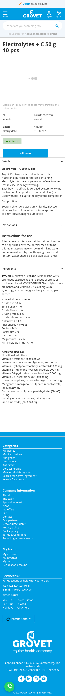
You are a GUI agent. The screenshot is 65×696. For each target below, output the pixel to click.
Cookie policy (10, 531)
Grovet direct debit (14, 524)
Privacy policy (11, 527)
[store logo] (32, 14)
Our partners (11, 520)
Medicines (9, 450)
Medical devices (12, 454)
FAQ (5, 513)
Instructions (9, 225)
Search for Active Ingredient (19, 475)
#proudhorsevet (12, 502)
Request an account (15, 565)
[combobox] (32, 25)
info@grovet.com (22, 589)
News (6, 506)
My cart (7, 561)
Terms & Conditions (14, 534)
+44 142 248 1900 (19, 586)
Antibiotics (9, 465)
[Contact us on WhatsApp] (9, 687)
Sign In (49, 16)
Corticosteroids (12, 468)
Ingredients (9, 268)
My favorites (10, 557)
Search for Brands (14, 479)
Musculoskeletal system (17, 472)
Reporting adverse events (18, 538)
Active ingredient (35, 33)
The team (8, 498)
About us (8, 495)
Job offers (8, 509)
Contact (8, 516)
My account (10, 554)
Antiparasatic (11, 461)
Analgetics (9, 458)
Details (6, 161)
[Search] (57, 25)
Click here (23, 607)
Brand (53, 33)
